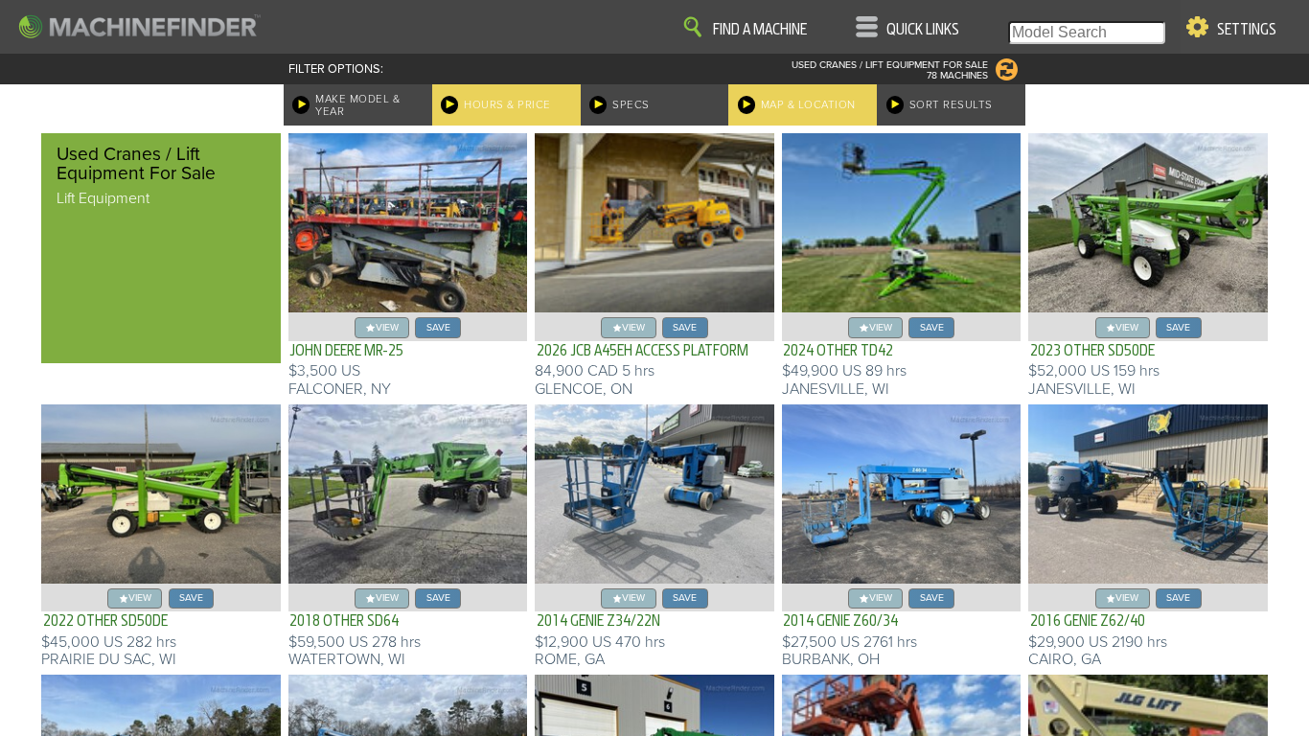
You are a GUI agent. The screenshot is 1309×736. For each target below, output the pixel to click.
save (438, 327)
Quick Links (922, 29)
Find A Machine (760, 29)
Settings (1246, 29)
